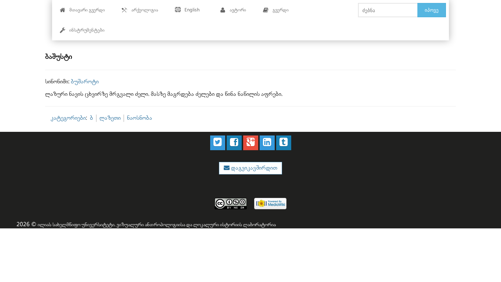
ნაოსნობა (139, 118)
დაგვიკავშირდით (253, 167)
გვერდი (281, 10)
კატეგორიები (68, 118)
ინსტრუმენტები (87, 30)
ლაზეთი (110, 118)
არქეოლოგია (144, 10)
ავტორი (238, 10)
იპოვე (432, 10)
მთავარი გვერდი (87, 10)
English (192, 10)
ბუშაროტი (85, 81)
